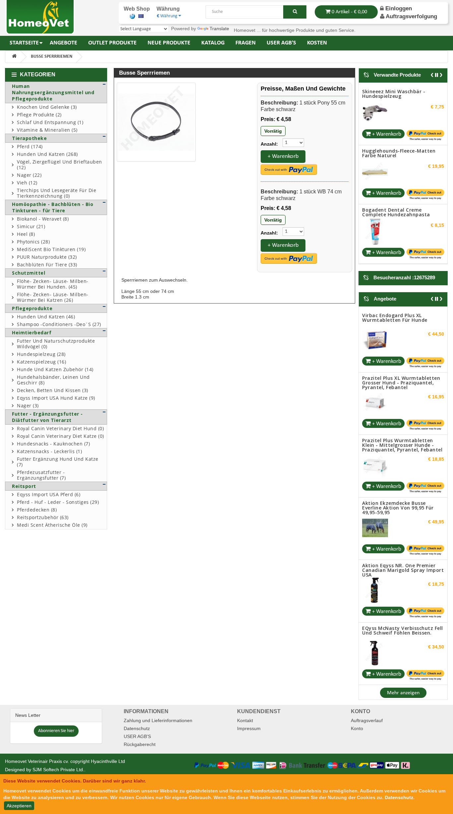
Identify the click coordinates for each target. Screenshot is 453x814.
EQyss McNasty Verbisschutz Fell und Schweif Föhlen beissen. (402, 630)
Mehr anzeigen (403, 693)
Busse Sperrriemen (51, 56)
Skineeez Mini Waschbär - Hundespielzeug (393, 93)
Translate (219, 28)
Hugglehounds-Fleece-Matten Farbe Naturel (398, 153)
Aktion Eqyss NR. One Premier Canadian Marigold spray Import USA (403, 570)
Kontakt (245, 720)
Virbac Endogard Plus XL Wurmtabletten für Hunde (394, 317)
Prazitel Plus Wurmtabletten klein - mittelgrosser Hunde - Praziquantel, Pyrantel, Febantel (402, 445)
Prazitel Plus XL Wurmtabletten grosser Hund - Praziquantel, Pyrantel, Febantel (401, 382)
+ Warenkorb (283, 156)
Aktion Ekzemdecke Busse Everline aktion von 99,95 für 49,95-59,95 (398, 507)
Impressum (249, 728)
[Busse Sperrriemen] (156, 122)
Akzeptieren (19, 805)
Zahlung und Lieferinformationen (158, 720)
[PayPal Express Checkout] (289, 169)
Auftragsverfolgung (411, 16)
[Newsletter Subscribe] (56, 730)
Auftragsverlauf (367, 720)
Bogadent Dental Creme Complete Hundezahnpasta (396, 212)
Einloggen (398, 8)
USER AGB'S (137, 736)
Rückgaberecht (140, 744)
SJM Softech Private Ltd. (58, 769)
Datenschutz (137, 728)
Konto (357, 728)
